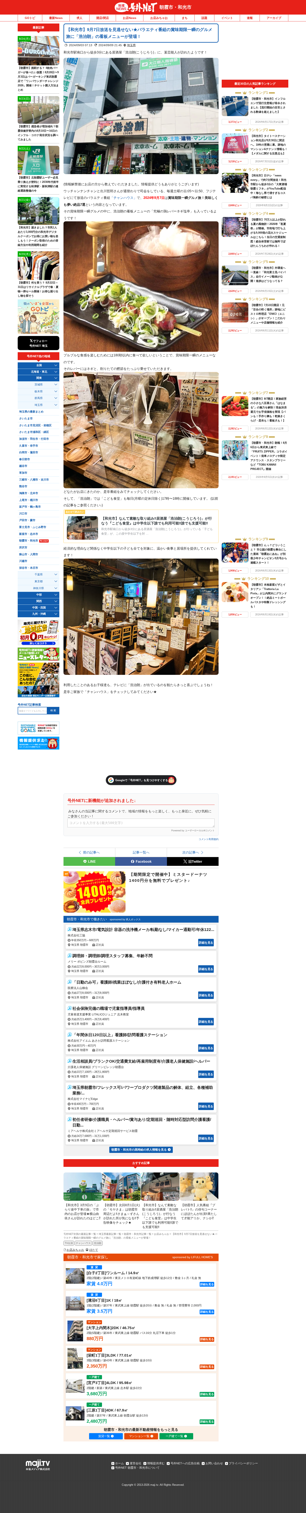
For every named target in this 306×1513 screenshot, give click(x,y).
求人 (79, 18)
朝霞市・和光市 (175, 7)
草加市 (23, 472)
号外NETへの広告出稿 (185, 1463)
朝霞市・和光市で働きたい (87, 919)
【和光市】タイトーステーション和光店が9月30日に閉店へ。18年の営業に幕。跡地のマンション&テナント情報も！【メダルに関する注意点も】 (268, 144)
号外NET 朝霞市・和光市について (137, 1467)
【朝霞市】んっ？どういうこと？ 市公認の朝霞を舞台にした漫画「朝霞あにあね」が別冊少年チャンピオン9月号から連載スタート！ (268, 554)
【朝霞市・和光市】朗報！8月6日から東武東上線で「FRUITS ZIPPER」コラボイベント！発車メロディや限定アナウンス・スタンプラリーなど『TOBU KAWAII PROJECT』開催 (268, 456)
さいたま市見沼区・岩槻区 (35, 425)
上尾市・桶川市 (28, 500)
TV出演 (69, 1243)
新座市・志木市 (28, 534)
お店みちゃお (159, 18)
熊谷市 (23, 486)
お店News (129, 18)
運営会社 (135, 1463)
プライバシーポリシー (243, 1463)
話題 (204, 18)
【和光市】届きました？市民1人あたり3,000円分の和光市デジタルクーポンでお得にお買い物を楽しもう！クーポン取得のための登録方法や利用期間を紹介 (38, 236)
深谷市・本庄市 (28, 567)
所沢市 (23, 547)
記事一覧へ (141, 852)
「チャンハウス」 (123, 198)
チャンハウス (83, 1243)
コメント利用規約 (209, 839)
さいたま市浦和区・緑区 (34, 432)
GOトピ (30, 18)
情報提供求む (156, 1463)
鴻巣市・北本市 (28, 493)
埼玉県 (131, 45)
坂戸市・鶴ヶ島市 (30, 506)
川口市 (23, 513)
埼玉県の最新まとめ (31, 411)
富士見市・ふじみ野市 (32, 527)
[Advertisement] (255, 52)
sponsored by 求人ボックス (125, 919)
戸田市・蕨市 (27, 520)
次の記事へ (190, 852)
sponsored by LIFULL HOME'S (192, 1257)
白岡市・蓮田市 (28, 452)
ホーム (119, 1463)
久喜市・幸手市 (28, 445)
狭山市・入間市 (28, 554)
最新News (56, 18)
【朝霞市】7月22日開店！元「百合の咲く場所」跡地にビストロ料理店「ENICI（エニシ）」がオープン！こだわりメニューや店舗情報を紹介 (268, 314)
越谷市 (23, 466)
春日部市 (24, 459)
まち (185, 18)
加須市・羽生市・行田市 (34, 438)
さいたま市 (26, 418)
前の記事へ (91, 852)
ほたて (93, 1250)
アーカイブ (274, 18)
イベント (227, 18)
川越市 (23, 561)
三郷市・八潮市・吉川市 (34, 479)
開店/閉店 (102, 18)
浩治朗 (97, 1243)
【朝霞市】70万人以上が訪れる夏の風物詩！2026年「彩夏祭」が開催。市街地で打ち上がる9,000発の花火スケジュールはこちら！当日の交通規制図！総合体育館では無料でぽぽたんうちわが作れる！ (268, 232)
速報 (250, 18)
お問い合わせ (214, 1463)
